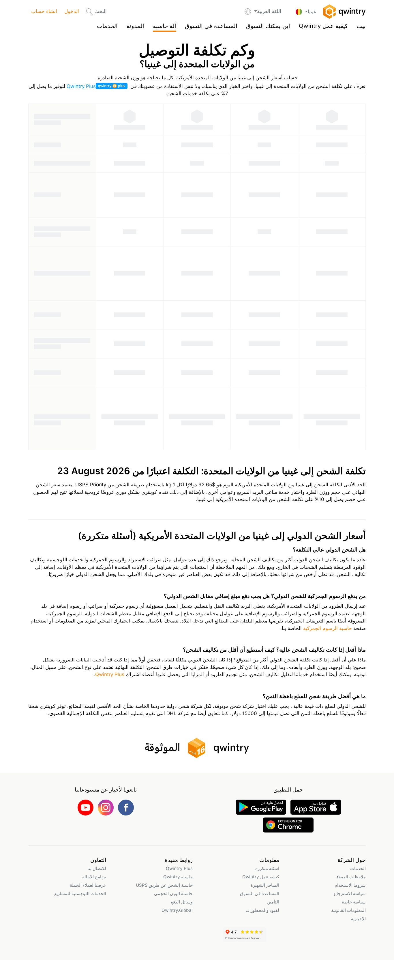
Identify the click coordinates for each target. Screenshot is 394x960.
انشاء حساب (44, 11)
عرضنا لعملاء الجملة (88, 885)
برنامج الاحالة (94, 877)
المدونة (135, 25)
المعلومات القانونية (348, 910)
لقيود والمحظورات (262, 910)
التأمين (273, 902)
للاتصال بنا (96, 868)
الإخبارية (358, 918)
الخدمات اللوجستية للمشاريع (80, 893)
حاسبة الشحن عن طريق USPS (164, 885)
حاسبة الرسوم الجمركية (327, 628)
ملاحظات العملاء (351, 877)
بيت (361, 25)
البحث (100, 11)
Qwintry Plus (81, 86)
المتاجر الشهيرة (265, 885)
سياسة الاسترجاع (350, 893)
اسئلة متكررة (267, 868)
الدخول (71, 11)
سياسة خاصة (354, 902)
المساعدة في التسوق (211, 25)
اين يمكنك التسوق (268, 25)
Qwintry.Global (177, 910)
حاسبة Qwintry (178, 877)
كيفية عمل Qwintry (323, 25)
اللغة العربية (269, 11)
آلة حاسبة (164, 25)
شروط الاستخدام (350, 885)
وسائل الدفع (182, 902)
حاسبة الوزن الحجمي (173, 893)
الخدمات (107, 25)
